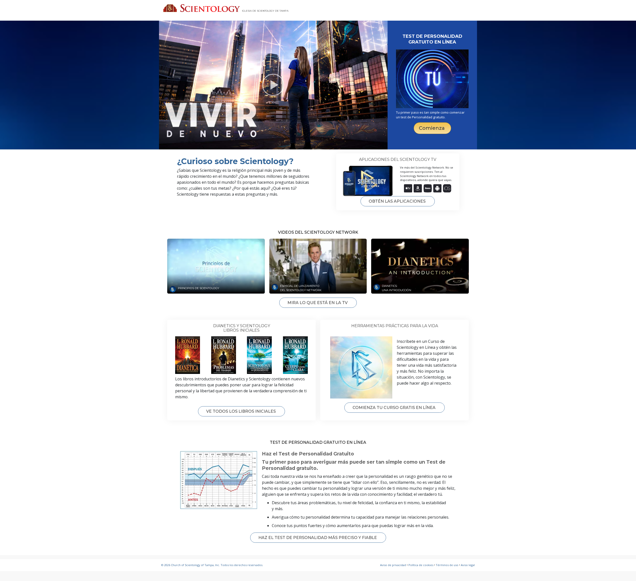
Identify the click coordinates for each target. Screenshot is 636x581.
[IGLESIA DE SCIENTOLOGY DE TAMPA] (201, 8)
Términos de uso (447, 565)
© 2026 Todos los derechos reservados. (212, 565)
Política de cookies (420, 565)
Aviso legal (468, 565)
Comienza (432, 128)
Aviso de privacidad (393, 565)
